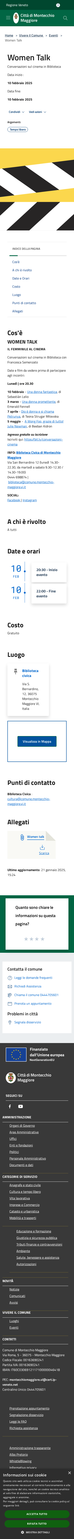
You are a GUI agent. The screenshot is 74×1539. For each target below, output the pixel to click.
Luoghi (14, 1320)
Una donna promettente (39, 401)
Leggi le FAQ (18, 1421)
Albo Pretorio (18, 1454)
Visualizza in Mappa (37, 741)
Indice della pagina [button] (26, 248)
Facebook (14, 500)
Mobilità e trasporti (22, 1217)
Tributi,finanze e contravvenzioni (39, 1244)
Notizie (14, 1289)
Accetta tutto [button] (37, 1514)
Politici (14, 1151)
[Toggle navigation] (8, 17)
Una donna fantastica (42, 391)
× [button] (69, 1473)
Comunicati (17, 1295)
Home (9, 35)
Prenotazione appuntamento (29, 1408)
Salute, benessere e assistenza (37, 1257)
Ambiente (23, 1250)
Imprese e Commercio (24, 1204)
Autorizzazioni (26, 1264)
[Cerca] (65, 18)
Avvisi (13, 1302)
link (17, 1505)
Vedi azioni (36, 112)
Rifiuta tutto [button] (37, 1523)
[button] (37, 1532)
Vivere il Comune (31, 35)
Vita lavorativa (19, 1198)
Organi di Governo (22, 1125)
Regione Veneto (17, 4)
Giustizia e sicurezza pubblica (36, 1237)
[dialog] (37, 1504)
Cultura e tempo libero (25, 1191)
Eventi (53, 35)
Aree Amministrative (24, 1132)
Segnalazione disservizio (26, 1414)
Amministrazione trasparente (30, 1447)
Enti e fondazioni (21, 1145)
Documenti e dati (21, 1164)
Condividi (15, 112)
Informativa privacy (23, 1467)
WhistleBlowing (20, 1461)
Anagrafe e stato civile (25, 1185)
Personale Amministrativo (27, 1158)
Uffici (13, 1138)
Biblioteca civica (30, 673)
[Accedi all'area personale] (58, 5)
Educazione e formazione (33, 1231)
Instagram (30, 500)
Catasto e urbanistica (24, 1211)
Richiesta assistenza (23, 1428)
